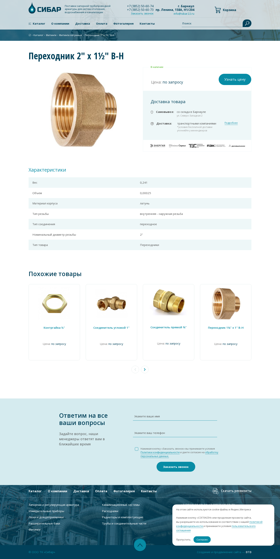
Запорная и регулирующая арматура (54, 505)
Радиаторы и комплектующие (122, 517)
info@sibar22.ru (184, 13)
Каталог (39, 23)
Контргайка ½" (54, 327)
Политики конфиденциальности (160, 452)
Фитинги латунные (70, 35)
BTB (248, 552)
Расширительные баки (44, 523)
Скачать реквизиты (236, 491)
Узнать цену (235, 79)
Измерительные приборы (46, 511)
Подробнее (231, 122)
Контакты (147, 23)
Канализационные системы (121, 505)
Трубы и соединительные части (124, 523)
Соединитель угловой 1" (111, 327)
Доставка (82, 23)
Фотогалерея (123, 23)
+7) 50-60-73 (140, 10)
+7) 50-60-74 (140, 6)
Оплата (101, 23)
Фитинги (51, 35)
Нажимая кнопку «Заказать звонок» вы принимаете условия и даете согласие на (179, 452)
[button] (145, 369)
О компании (60, 23)
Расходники (110, 511)
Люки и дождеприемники (46, 517)
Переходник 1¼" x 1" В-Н (226, 327)
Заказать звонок (176, 467)
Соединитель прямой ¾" (168, 327)
